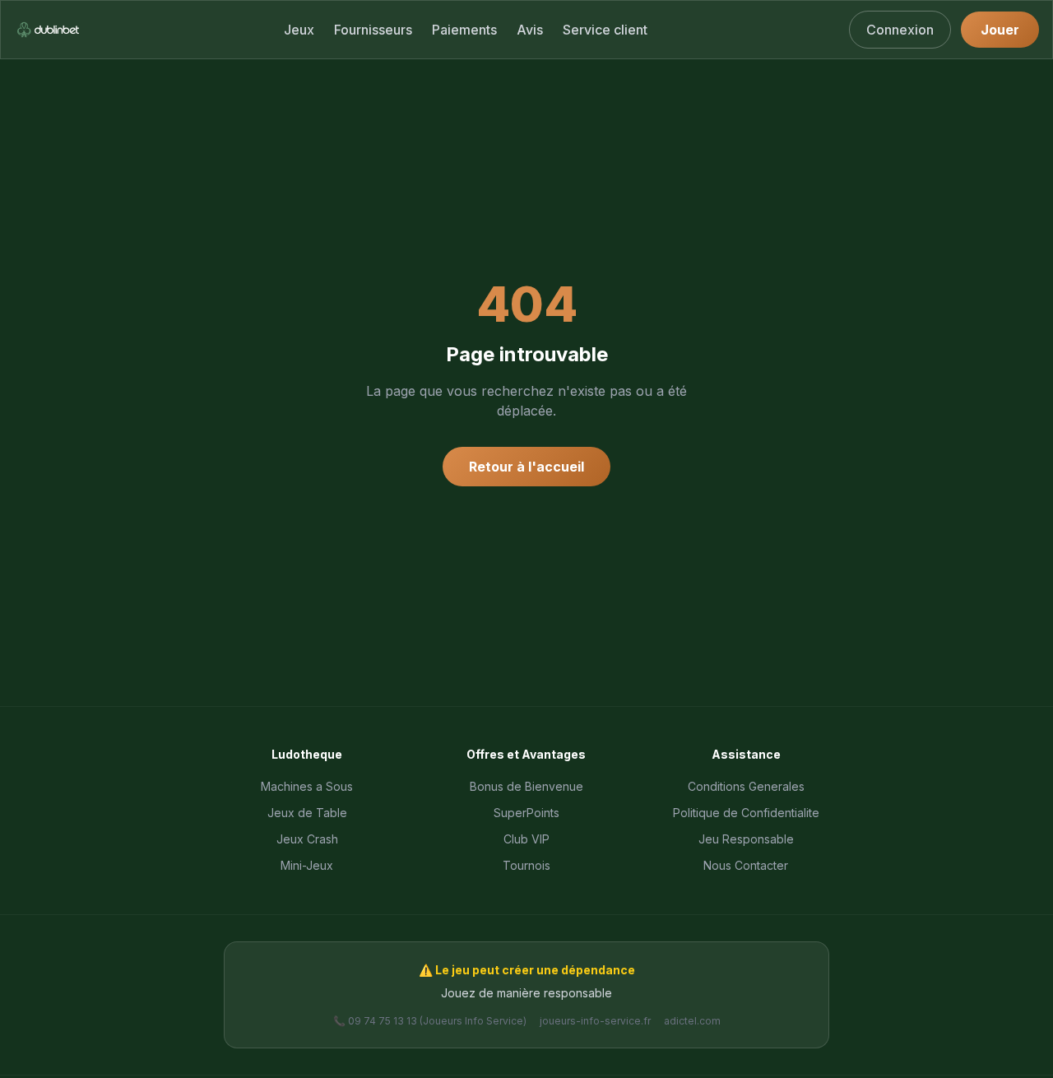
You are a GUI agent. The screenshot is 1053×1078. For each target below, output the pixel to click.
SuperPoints (526, 813)
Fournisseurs (373, 29)
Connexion (900, 29)
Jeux (299, 29)
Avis (530, 29)
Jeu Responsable (746, 839)
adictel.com (692, 1021)
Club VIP (526, 839)
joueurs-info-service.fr (595, 1021)
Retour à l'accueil (526, 466)
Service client (605, 29)
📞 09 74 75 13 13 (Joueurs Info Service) (429, 1021)
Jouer (1000, 29)
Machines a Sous (307, 786)
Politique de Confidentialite (746, 813)
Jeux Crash (307, 839)
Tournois (526, 865)
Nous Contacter (745, 865)
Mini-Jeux (307, 865)
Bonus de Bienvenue (526, 786)
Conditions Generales (746, 786)
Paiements (464, 29)
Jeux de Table (307, 813)
